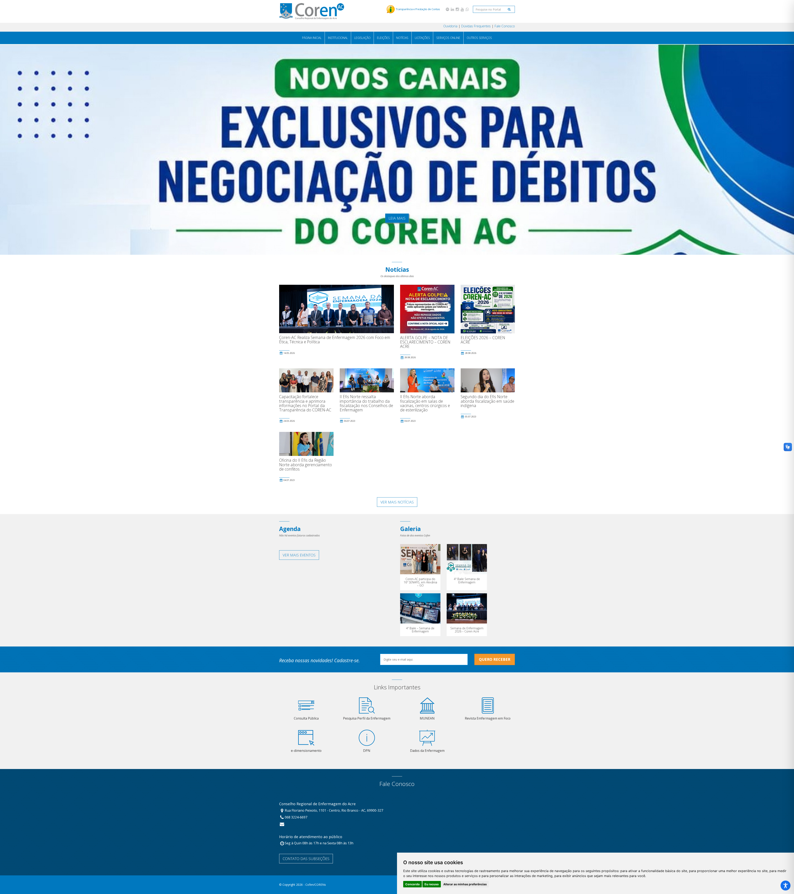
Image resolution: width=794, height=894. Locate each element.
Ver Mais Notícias (397, 502)
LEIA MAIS (397, 218)
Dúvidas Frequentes (476, 26)
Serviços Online (448, 38)
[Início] (311, 11)
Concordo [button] (412, 884)
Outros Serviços (479, 38)
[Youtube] (462, 9)
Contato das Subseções (306, 858)
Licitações (422, 38)
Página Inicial (312, 38)
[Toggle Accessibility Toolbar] (785, 885)
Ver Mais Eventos (299, 555)
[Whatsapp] (467, 9)
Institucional (338, 38)
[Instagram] (457, 9)
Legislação (362, 38)
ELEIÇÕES (383, 38)
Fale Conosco (504, 26)
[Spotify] (447, 9)
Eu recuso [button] (432, 884)
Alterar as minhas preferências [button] (465, 884)
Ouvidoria (450, 26)
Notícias (402, 38)
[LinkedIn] (452, 9)
